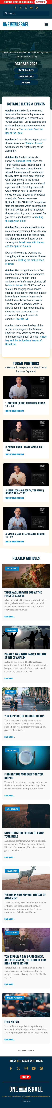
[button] (46, 25)
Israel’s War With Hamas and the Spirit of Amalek (25, 655)
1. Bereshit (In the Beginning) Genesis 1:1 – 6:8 (25, 404)
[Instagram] (26, 7)
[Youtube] (31, 7)
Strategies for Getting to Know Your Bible (24, 834)
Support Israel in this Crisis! (18, 2)
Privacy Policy (26, 1101)
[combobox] (26, 13)
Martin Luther (15, 285)
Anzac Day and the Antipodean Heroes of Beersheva (26, 340)
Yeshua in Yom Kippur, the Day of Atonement (25, 896)
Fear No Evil (22, 319)
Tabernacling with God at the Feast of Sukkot (23, 594)
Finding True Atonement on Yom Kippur (23, 776)
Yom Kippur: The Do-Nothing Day (24, 716)
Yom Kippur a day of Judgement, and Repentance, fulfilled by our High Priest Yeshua (25, 959)
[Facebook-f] (15, 7)
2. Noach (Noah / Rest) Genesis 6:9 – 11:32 (24, 448)
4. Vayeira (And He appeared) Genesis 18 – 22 (25, 535)
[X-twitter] (21, 7)
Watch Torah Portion (14, 410)
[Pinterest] (37, 7)
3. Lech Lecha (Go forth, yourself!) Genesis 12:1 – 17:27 (24, 492)
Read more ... (9, 616)
